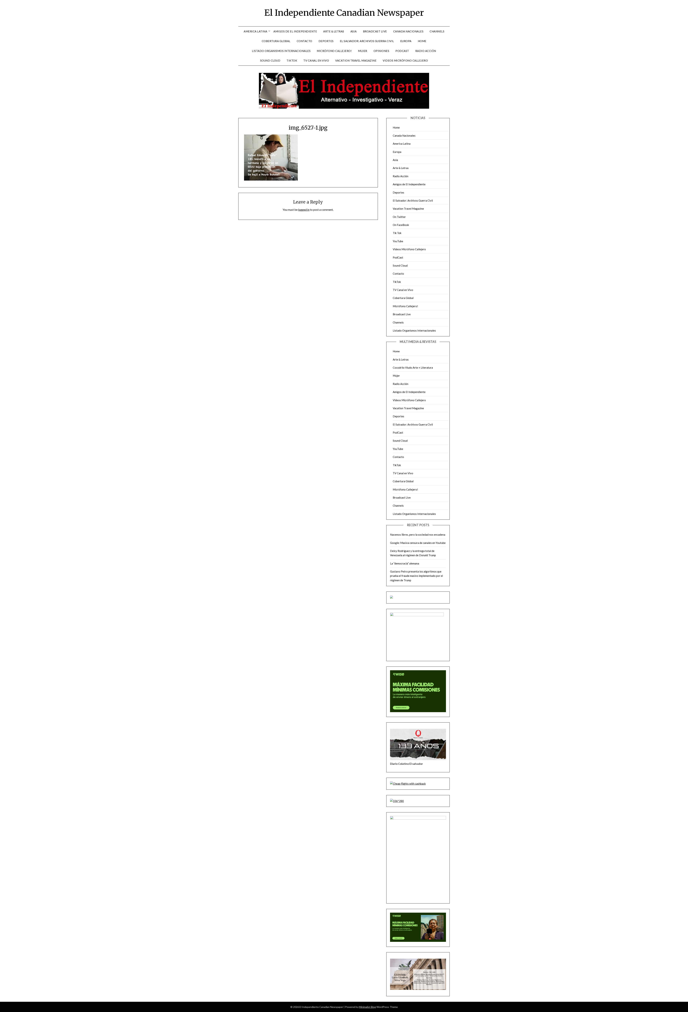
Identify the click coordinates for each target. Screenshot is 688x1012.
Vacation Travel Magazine (355, 60)
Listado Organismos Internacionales (281, 50)
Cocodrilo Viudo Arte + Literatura (413, 367)
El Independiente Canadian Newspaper (344, 12)
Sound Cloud (270, 60)
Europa (406, 41)
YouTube (398, 241)
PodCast (402, 50)
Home (422, 41)
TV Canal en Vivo (316, 60)
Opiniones (381, 50)
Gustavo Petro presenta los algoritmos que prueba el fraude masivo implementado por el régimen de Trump (416, 576)
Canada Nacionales (408, 31)
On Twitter (399, 216)
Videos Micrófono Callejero (405, 60)
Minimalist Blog (367, 1006)
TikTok (291, 60)
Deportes (326, 41)
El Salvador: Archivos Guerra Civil (367, 41)
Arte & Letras (333, 31)
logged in (303, 209)
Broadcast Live (375, 31)
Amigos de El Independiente (295, 31)
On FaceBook (401, 224)
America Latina (255, 31)
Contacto (304, 41)
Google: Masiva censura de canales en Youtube (418, 542)
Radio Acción (425, 50)
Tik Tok (397, 233)
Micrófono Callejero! (334, 50)
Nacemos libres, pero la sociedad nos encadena (417, 534)
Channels (437, 31)
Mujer (362, 50)
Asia (353, 31)
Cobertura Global (276, 41)
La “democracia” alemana (404, 563)
